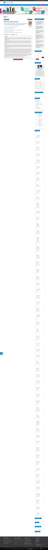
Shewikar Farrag (38, 190)
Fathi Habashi (38, 441)
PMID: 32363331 (37, 47)
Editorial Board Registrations (38, 101)
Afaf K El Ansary (38, 507)
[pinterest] (39, 0)
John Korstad (38, 343)
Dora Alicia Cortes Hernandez (37, 448)
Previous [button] (34, 70)
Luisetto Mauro (38, 302)
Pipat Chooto (38, 211)
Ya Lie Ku (37, 141)
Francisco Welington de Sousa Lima (38, 422)
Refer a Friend (38, 107)
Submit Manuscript (38, 540)
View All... (43, 89)
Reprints (37, 542)
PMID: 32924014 (37, 42)
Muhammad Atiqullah (40, 70)
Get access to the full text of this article (18, 59)
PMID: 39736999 (37, 24)
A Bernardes (37, 513)
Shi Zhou (37, 184)
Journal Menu (30, 19)
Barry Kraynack (38, 468)
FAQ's (34, 0)
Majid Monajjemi (38, 295)
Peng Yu (37, 217)
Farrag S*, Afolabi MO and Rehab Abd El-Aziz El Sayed (11, 26)
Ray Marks (37, 197)
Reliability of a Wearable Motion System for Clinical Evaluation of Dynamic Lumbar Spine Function (39, 27)
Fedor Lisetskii (38, 435)
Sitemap (37, 0)
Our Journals (37, 539)
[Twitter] (40, 0)
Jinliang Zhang (38, 349)
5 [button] (37, 89)
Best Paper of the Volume (40, 104)
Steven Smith (38, 172)
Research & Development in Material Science (40, 75)
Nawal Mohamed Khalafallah (37, 224)
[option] (39, 70)
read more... (7, 543)
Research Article (6, 19)
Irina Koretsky (38, 355)
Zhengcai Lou (38, 135)
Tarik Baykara (38, 166)
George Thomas (38, 394)
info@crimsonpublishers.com (29, 543)
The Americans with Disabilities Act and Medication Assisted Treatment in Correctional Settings (40, 31)
